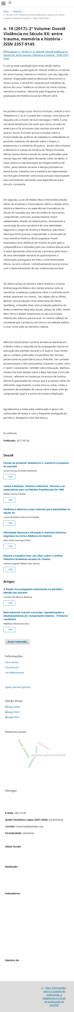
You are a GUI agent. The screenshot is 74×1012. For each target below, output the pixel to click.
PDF (10, 476)
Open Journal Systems (18, 687)
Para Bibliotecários (14, 672)
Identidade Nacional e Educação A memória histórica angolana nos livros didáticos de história (34, 534)
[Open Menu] (3, 3)
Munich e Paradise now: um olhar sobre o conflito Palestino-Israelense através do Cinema (33, 557)
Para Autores (11, 667)
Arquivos (17, 11)
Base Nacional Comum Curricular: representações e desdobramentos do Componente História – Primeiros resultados (35, 616)
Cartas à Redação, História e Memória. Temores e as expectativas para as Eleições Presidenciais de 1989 (34, 487)
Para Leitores (12, 662)
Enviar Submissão (17, 641)
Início (6, 11)
